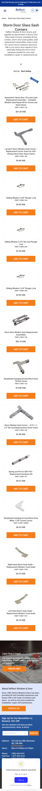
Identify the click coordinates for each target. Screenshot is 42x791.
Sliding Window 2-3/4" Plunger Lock (21, 288)
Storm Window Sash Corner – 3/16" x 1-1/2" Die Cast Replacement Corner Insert (21, 426)
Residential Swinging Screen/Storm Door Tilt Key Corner (21, 380)
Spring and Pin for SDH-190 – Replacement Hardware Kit (21, 473)
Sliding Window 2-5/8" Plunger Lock (21, 198)
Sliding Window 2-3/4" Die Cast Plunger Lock (21, 243)
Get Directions (17, 746)
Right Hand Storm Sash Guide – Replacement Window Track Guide (21, 565)
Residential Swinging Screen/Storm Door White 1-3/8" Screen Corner (21, 519)
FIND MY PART (14, 669)
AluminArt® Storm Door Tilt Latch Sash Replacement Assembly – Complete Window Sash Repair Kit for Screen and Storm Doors (21, 101)
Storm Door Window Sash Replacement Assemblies (21, 333)
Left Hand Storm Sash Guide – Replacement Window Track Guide (21, 612)
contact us (13, 708)
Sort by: (17, 71)
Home (4, 18)
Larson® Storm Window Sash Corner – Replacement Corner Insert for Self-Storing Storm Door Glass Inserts (21, 151)
